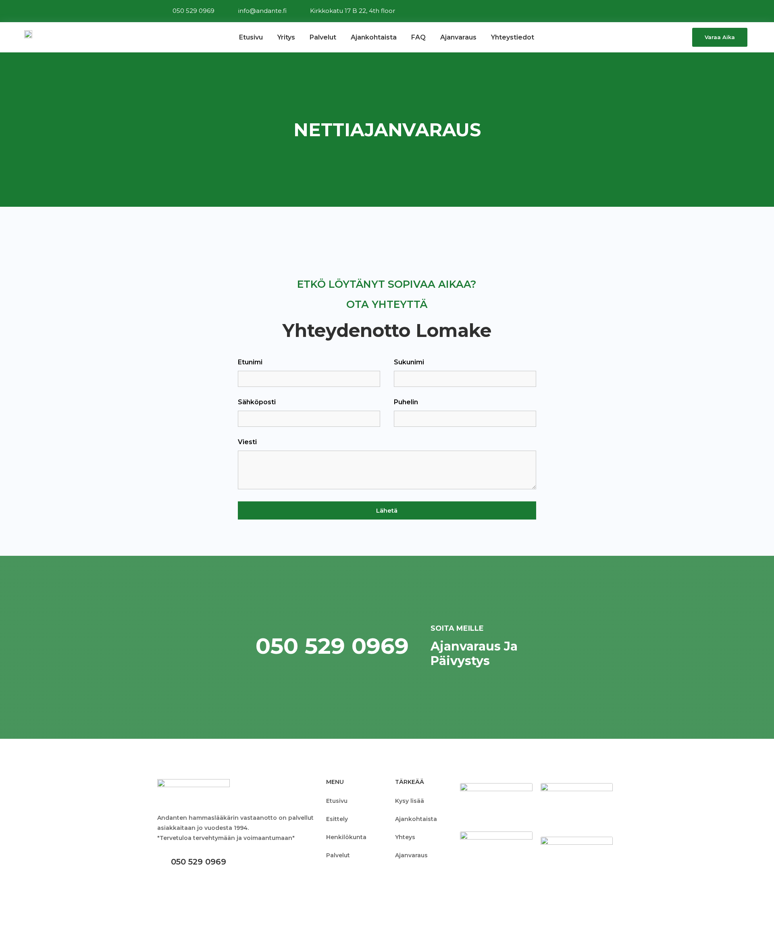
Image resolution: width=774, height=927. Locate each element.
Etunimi (250, 362)
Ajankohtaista (374, 37)
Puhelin (406, 402)
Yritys (286, 37)
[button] (719, 37)
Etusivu (251, 37)
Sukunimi (409, 362)
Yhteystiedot (512, 37)
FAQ (418, 37)
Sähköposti (257, 402)
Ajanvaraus (458, 37)
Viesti (247, 442)
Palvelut (323, 37)
